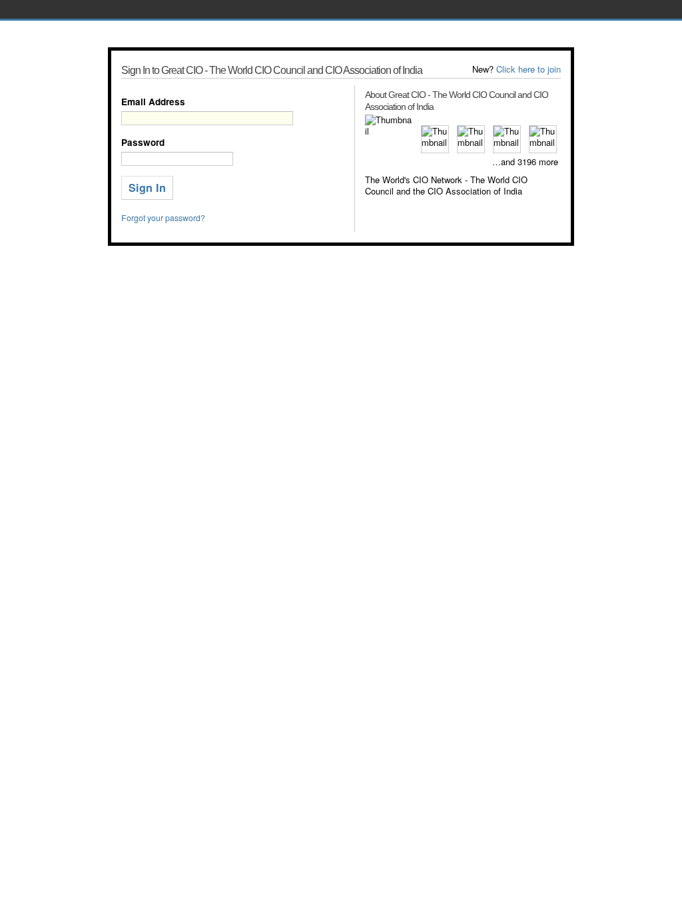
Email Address (153, 101)
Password (143, 142)
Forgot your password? (163, 218)
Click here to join (528, 69)
